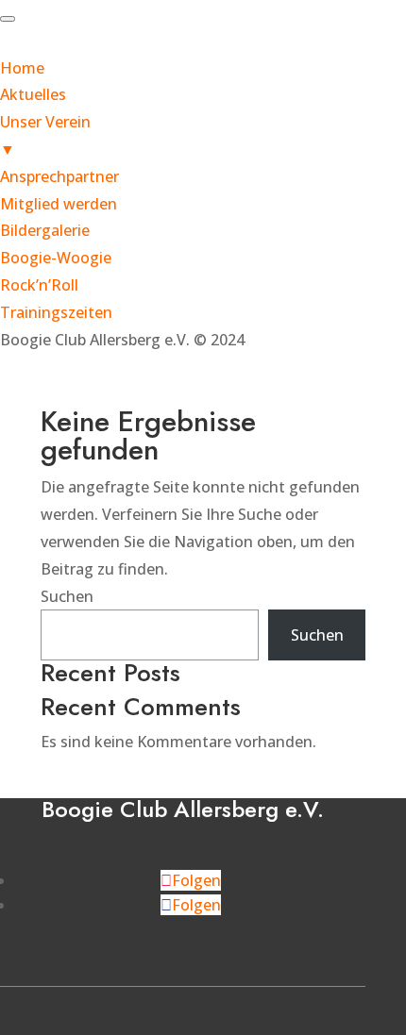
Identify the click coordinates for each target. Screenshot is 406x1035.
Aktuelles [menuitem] (33, 94)
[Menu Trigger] (7, 19)
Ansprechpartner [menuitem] (59, 176)
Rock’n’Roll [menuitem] (39, 285)
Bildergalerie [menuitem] (45, 230)
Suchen (67, 596)
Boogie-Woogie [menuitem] (55, 257)
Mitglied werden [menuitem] (58, 203)
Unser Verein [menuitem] (45, 135)
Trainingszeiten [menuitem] (56, 312)
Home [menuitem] (22, 68)
